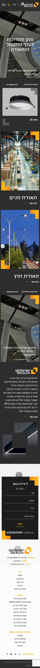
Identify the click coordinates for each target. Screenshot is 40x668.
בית (20, 572)
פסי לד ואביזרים (20, 619)
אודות (20, 575)
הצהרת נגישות (20, 589)
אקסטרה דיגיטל (32, 665)
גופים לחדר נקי (20, 626)
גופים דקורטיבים (20, 622)
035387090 (14, 532)
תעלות (20, 635)
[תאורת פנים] (20, 160)
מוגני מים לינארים (20, 605)
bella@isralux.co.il (17, 564)
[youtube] (11, 654)
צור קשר (20, 582)
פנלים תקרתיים (20, 598)
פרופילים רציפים (20, 612)
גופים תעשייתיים (20, 615)
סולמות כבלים (20, 639)
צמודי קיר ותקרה (20, 609)
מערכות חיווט (20, 642)
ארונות (20, 645)
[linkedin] (19, 654)
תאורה (20, 585)
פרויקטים (20, 579)
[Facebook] (7, 654)
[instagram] (15, 654)
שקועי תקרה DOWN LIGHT (20, 602)
